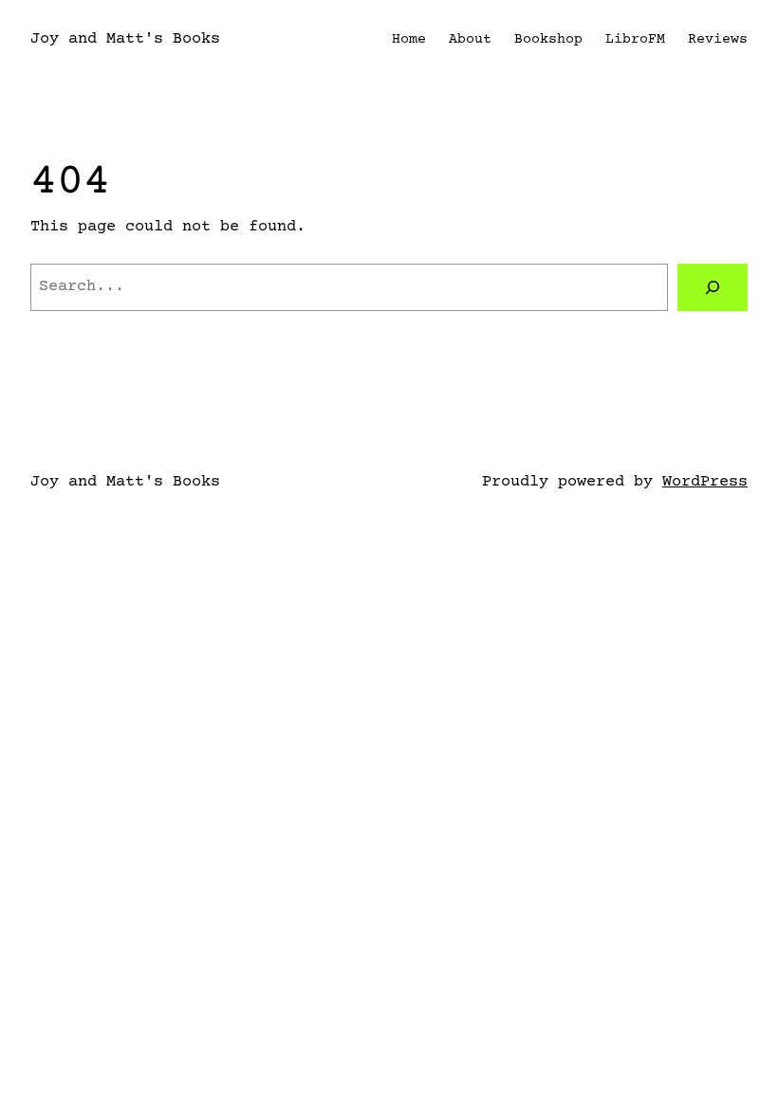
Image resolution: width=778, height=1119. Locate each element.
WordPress (705, 482)
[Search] (712, 288)
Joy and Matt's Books (125, 39)
